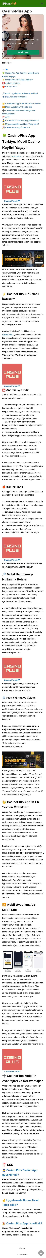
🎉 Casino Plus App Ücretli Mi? (16, 127)
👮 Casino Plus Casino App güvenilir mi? (20, 120)
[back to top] (41, 1253)
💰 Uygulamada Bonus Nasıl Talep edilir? (20, 124)
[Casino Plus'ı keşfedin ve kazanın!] (9, 4)
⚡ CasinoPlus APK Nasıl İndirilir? (17, 80)
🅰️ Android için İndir (11, 83)
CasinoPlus (16, 156)
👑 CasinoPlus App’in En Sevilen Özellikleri (21, 103)
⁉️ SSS (5, 117)
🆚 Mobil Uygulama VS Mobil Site (17, 107)
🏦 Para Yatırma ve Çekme (14, 97)
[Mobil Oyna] (12, 188)
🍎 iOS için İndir (9, 87)
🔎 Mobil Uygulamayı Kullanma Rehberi (20, 93)
